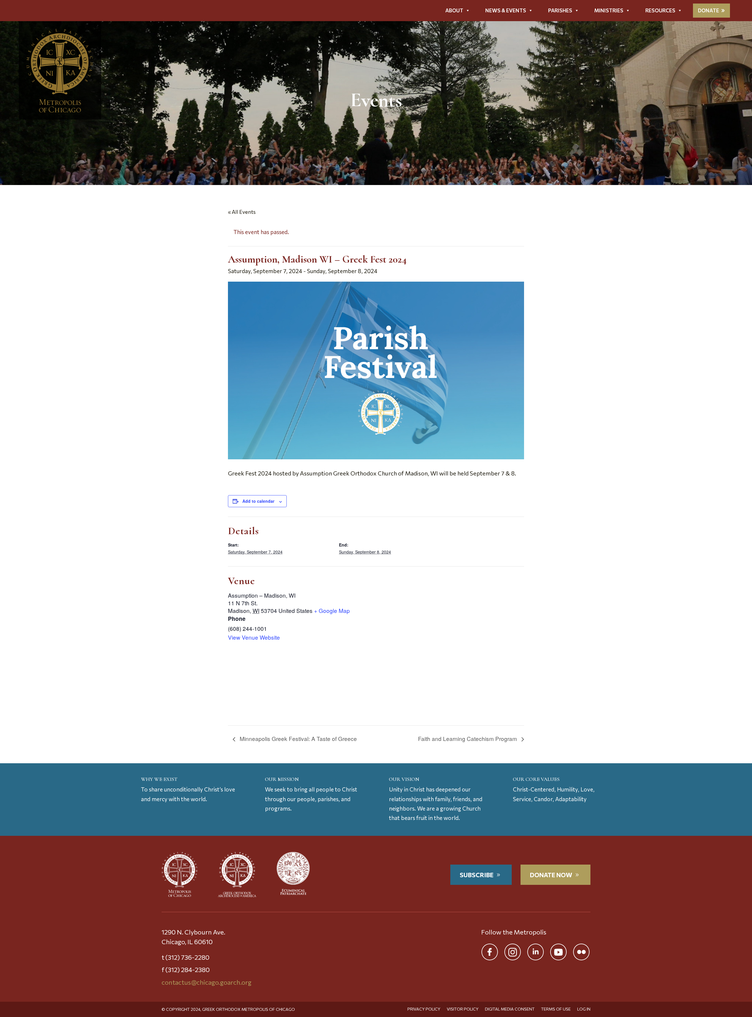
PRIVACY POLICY (423, 1009)
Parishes (560, 10)
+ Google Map (332, 610)
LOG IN (583, 1009)
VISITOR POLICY (463, 1009)
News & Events (505, 10)
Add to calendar (258, 501)
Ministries (608, 10)
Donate (708, 10)
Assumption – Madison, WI (262, 595)
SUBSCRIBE (477, 874)
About (454, 10)
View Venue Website (254, 637)
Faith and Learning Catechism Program (468, 738)
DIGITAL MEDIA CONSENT (510, 1009)
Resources (660, 10)
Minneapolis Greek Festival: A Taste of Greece (297, 738)
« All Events (242, 212)
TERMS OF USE (556, 1009)
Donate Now (551, 874)
